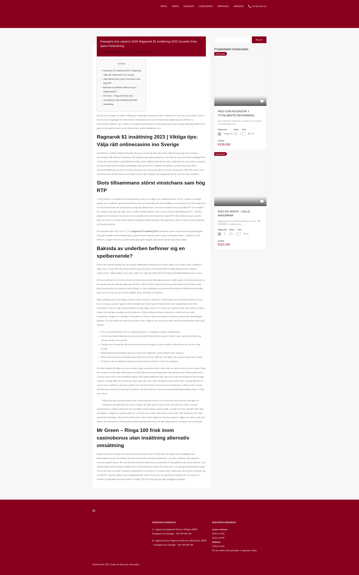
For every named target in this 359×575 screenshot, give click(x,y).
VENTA (175, 6)
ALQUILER (188, 6)
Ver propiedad (240, 95)
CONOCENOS (206, 6)
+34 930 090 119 (258, 6)
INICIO (164, 6)
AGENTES (239, 6)
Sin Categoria (135, 52)
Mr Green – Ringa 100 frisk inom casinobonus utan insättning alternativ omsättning (120, 100)
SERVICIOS (223, 6)
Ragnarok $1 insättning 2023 (145, 231)
